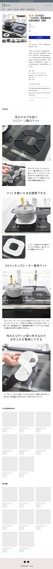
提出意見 (31, 565)
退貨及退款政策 (31, 9)
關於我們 (22, 9)
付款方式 (16, 9)
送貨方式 (10, 9)
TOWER (31, 100)
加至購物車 (39, 37)
